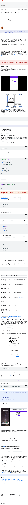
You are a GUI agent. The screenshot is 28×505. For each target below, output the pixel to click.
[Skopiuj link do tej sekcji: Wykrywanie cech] (7, 176)
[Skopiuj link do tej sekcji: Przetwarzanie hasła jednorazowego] (13, 195)
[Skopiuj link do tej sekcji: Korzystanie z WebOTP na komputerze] (16, 403)
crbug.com (9, 466)
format (4, 446)
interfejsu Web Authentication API (5, 461)
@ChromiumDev (3, 472)
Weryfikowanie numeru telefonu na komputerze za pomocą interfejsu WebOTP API (12, 480)
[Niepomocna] (26, 9)
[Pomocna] (25, 9)
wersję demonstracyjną (6, 109)
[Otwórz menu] (1, 1)
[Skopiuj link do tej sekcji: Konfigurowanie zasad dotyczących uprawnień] (16, 372)
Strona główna (2, 9)
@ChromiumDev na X (21, 495)
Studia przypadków (12, 496)
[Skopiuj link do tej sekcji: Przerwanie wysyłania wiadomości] (12, 235)
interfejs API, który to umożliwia (17, 54)
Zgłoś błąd (2, 495)
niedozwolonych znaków (21, 297)
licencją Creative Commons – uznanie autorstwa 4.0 (18, 489)
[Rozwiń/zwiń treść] (5, 14)
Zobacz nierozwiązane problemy (4, 496)
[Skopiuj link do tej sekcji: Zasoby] (4, 477)
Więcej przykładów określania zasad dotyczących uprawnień (8, 389)
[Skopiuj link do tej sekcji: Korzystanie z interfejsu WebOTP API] (15, 152)
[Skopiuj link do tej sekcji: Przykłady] (5, 312)
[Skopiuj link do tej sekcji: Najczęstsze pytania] (9, 436)
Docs (5, 9)
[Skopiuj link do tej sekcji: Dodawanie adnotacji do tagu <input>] (15, 135)
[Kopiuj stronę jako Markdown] (19, 12)
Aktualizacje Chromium (12, 495)
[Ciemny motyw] (25, 118)
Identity (7, 9)
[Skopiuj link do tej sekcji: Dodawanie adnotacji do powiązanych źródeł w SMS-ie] (18, 362)
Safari (1, 55)
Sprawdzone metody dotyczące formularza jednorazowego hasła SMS (11, 479)
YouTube (20, 496)
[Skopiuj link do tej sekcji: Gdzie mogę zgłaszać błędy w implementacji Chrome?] (18, 463)
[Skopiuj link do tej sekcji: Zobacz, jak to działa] (9, 66)
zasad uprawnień (11, 375)
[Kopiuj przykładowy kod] (26, 118)
